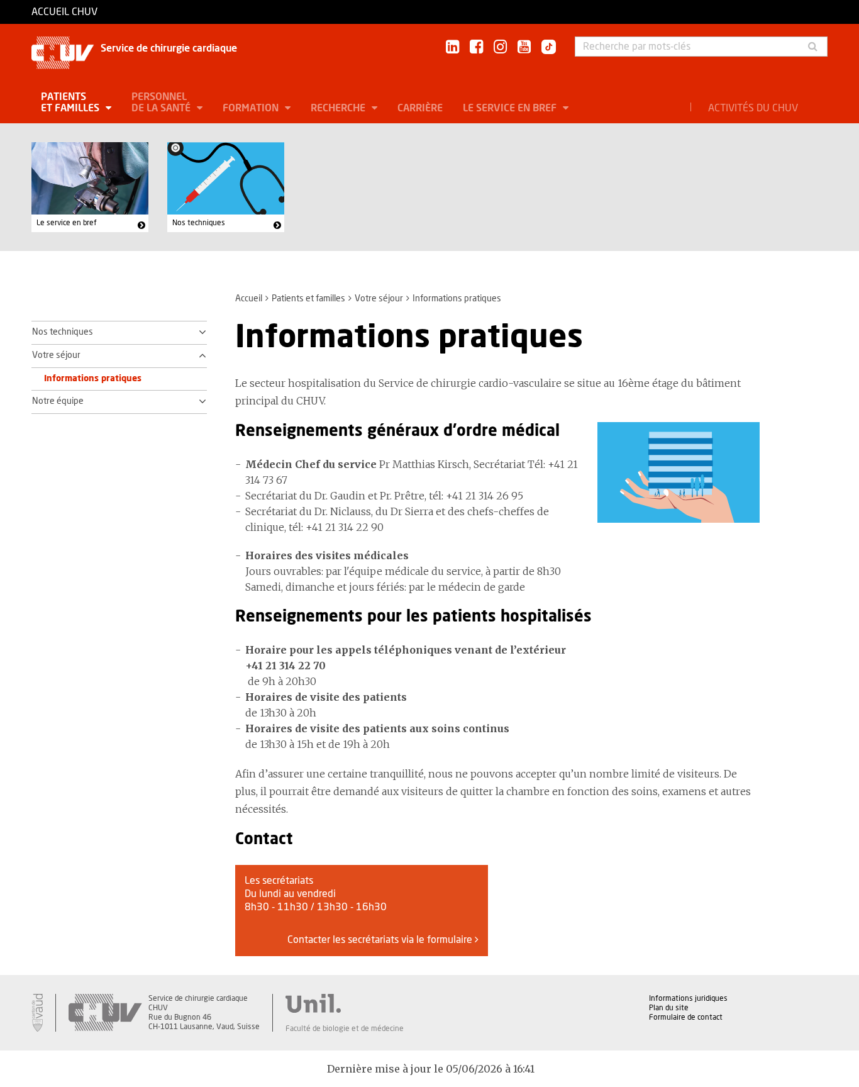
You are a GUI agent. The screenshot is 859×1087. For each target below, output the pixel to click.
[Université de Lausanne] (344, 1003)
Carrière (420, 108)
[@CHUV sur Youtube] (524, 47)
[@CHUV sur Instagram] (500, 47)
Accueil (248, 298)
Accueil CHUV (64, 12)
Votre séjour (379, 298)
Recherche (339, 108)
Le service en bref (511, 108)
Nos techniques (198, 222)
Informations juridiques (688, 998)
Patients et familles (71, 102)
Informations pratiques (92, 378)
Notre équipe (58, 401)
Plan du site (669, 1008)
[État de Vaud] (37, 1013)
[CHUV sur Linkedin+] (452, 47)
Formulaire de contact (686, 1017)
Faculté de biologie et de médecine (344, 1028)
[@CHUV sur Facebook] (476, 47)
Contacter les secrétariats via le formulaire (381, 940)
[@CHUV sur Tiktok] (545, 47)
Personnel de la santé (162, 102)
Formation (252, 108)
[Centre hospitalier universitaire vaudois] (105, 1013)
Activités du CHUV (753, 108)
